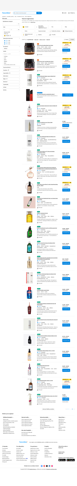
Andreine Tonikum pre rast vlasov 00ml (44, 122)
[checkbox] (3, 32)
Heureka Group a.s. (32, 469)
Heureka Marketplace (34, 453)
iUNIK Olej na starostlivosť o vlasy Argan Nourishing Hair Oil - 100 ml (47, 185)
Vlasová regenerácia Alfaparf (27, 422)
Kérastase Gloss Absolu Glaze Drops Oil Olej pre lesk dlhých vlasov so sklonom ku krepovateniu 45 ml (47, 169)
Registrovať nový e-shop (35, 450)
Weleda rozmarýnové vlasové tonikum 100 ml (46, 243)
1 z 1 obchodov (65, 47)
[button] (10, 24)
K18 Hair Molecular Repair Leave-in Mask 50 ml (46, 76)
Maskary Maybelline (6, 430)
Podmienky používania (6, 452)
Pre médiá (4, 455)
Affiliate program (33, 458)
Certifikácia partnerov (48, 453)
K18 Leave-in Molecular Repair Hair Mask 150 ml (46, 274)
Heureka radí (18, 452)
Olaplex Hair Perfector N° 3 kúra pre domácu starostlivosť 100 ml (48, 156)
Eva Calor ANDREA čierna (44, 425)
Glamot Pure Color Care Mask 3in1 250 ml (45, 61)
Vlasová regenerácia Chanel (27, 419)
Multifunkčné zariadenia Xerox (8, 433)
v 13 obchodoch (65, 230)
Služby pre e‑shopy (34, 452)
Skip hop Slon (42, 422)
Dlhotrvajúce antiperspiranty (8, 431)
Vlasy (15, 16)
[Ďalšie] (74, 409)
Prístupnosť (4, 462)
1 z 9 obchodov (65, 79)
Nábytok (60, 428)
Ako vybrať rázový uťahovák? (27, 432)
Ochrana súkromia (19, 457)
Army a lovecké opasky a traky (8, 422)
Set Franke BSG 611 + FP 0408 (45, 419)
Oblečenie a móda (62, 430)
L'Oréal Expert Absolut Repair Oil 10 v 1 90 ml (46, 350)
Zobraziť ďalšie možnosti (8, 64)
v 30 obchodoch (65, 245)
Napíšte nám (60, 447)
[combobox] (25, 13)
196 (72, 409)
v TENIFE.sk (64, 396)
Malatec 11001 (42, 424)
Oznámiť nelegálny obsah (7, 460)
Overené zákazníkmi (48, 448)
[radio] (3, 40)
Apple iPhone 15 (62, 419)
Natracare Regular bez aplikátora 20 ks (47, 427)
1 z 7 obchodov (65, 110)
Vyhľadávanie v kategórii (8, 21)
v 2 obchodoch (65, 276)
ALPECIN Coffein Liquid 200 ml (43, 290)
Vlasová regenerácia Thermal (27, 424)
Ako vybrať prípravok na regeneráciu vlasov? (46, 94)
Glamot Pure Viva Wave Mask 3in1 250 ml (45, 45)
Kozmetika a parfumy (10, 16)
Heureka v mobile (19, 450)
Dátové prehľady (33, 457)
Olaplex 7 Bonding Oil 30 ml (42, 213)
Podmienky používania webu (51, 469)
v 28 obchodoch (65, 215)
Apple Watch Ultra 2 (62, 422)
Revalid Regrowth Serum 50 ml (43, 365)
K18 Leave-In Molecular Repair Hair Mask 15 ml (46, 136)
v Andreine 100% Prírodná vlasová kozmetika (67, 122)
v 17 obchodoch (65, 352)
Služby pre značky (33, 455)
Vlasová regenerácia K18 (26, 421)
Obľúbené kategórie (7, 417)
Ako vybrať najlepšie (26, 430)
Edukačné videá (33, 460)
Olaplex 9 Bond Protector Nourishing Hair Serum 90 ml (47, 320)
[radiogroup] (11, 42)
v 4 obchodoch (65, 306)
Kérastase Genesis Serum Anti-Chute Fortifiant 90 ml (47, 106)
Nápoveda (32, 462)
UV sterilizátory (6, 425)
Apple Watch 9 (61, 421)
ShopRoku (46, 450)
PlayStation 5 (61, 424)
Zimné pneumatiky (62, 427)
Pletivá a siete (5, 419)
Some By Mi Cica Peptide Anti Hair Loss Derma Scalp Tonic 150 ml (47, 199)
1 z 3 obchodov (65, 187)
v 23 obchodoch (65, 322)
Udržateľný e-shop (47, 457)
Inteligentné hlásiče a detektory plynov (10, 421)
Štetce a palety (6, 424)
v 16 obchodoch (65, 367)
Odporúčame (62, 417)
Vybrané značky (25, 417)
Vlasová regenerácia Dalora (27, 425)
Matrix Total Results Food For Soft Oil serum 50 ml (47, 228)
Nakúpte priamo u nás (20, 453)
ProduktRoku (46, 452)
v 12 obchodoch (65, 200)
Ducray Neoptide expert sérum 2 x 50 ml (45, 380)
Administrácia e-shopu (34, 448)
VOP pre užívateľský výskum (21, 460)
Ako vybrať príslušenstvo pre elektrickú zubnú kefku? (29, 435)
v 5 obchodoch (65, 138)
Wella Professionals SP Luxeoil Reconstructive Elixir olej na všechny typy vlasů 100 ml (47, 258)
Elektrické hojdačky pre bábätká (9, 427)
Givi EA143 (42, 428)
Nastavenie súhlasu (20, 455)
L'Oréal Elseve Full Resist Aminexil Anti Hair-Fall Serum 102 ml (46, 304)
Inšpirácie (46, 455)
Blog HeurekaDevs (5, 458)
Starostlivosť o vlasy (20, 16)
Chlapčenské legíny (6, 428)
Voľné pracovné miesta (6, 453)
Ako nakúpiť (18, 448)
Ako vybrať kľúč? (25, 434)
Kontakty (4, 450)
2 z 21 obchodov (65, 384)
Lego (59, 425)
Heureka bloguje (5, 457)
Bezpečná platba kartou (20, 458)
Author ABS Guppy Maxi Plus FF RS (46, 421)
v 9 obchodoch (65, 154)
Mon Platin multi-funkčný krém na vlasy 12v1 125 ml (47, 396)
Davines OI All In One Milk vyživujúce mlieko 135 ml (47, 335)
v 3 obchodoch (65, 290)
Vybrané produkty (44, 417)
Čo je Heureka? (5, 448)
